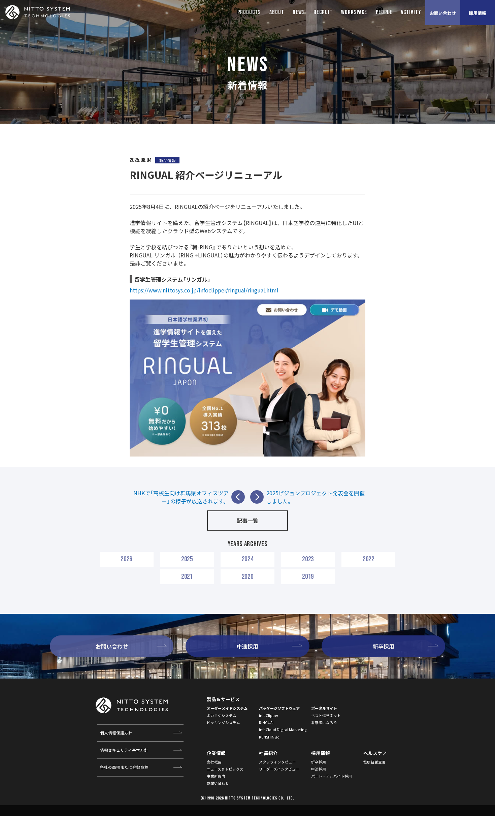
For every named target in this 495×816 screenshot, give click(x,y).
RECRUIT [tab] (323, 12)
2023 (308, 559)
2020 (248, 576)
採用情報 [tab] (477, 13)
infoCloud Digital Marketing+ (284, 729)
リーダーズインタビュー (279, 769)
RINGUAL (266, 722)
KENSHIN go (269, 737)
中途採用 (318, 769)
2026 (126, 559)
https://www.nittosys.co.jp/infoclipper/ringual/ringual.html (204, 290)
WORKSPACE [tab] (354, 12)
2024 (248, 559)
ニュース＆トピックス (225, 769)
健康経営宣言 (374, 761)
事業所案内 (216, 776)
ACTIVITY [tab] (411, 12)
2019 (308, 576)
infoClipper (268, 715)
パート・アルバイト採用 (331, 776)
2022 (368, 559)
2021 (187, 576)
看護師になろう (324, 722)
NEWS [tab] (299, 12)
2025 (187, 559)
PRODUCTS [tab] (249, 12)
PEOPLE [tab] (384, 12)
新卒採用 (318, 761)
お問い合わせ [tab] (443, 13)
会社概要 (214, 761)
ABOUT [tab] (276, 12)
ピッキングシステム (223, 722)
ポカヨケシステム (221, 715)
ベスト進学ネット (326, 715)
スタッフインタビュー (277, 761)
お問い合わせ (218, 783)
